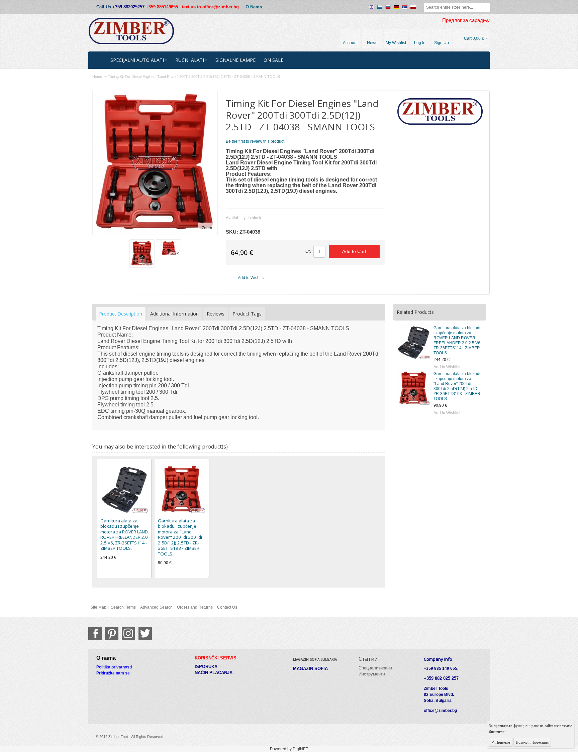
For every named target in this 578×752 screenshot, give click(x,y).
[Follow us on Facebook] (95, 633)
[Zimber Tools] (131, 31)
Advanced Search (156, 607)
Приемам (502, 742)
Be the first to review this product (255, 141)
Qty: (308, 251)
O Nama (254, 6)
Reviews (215, 313)
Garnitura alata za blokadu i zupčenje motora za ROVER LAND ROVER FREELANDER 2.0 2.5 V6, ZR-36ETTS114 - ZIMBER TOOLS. (458, 340)
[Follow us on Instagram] (128, 633)
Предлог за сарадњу (466, 20)
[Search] (485, 7)
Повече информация (532, 742)
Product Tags (247, 313)
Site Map (98, 607)
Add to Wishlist (447, 367)
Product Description (120, 313)
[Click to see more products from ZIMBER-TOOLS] (440, 111)
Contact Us (227, 607)
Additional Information (174, 313)
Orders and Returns (195, 607)
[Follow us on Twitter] (145, 633)
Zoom (207, 228)
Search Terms (123, 607)
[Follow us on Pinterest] (111, 633)
